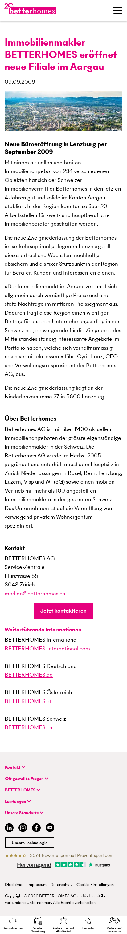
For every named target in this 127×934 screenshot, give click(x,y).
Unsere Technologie (29, 843)
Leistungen (16, 801)
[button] (63, 611)
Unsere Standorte (22, 813)
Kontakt (13, 767)
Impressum (37, 885)
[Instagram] (23, 828)
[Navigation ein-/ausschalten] (117, 10)
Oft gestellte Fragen (25, 779)
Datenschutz (61, 885)
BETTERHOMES (20, 790)
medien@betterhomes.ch (35, 593)
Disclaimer (14, 885)
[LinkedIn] (8, 828)
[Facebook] (36, 828)
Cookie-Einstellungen (95, 885)
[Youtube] (50, 828)
